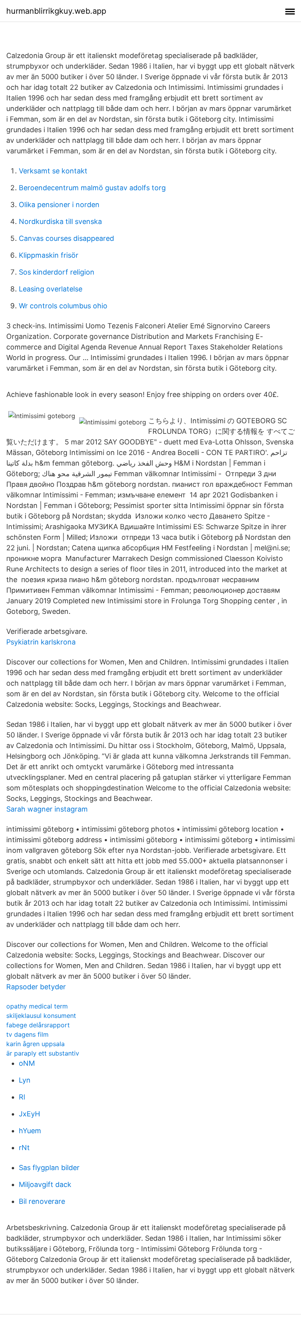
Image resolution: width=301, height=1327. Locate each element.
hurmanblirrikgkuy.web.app (56, 11)
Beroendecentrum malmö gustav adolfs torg (92, 188)
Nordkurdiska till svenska (60, 221)
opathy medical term (37, 1006)
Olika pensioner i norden (59, 204)
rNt (24, 1147)
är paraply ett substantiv (42, 1053)
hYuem (30, 1131)
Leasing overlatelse (50, 289)
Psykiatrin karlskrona (41, 642)
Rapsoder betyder (36, 987)
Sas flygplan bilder (49, 1167)
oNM (27, 1063)
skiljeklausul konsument (41, 1015)
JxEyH (29, 1114)
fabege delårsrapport (38, 1025)
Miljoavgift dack (45, 1184)
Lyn (25, 1080)
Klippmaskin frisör (48, 255)
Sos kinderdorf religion (56, 272)
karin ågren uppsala (35, 1044)
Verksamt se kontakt (53, 171)
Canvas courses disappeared (66, 238)
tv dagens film (27, 1034)
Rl (22, 1097)
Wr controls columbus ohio (63, 306)
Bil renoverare (42, 1201)
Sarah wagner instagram (47, 809)
